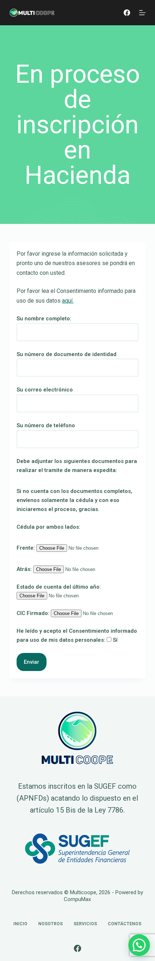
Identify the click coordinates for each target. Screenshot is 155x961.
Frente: (26, 548)
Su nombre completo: (44, 318)
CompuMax (77, 899)
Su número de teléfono (46, 425)
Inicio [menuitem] (20, 923)
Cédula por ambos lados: (48, 527)
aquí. (68, 300)
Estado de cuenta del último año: (59, 587)
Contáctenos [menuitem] (124, 923)
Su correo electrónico (45, 389)
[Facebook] (127, 12)
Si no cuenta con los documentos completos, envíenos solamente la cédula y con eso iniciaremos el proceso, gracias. (74, 500)
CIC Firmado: (34, 613)
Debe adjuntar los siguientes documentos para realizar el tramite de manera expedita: (77, 465)
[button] (139, 945)
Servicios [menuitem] (85, 923)
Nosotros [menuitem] (50, 923)
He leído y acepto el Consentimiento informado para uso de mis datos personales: (77, 635)
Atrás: (25, 569)
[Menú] (142, 12)
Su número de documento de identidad (66, 354)
